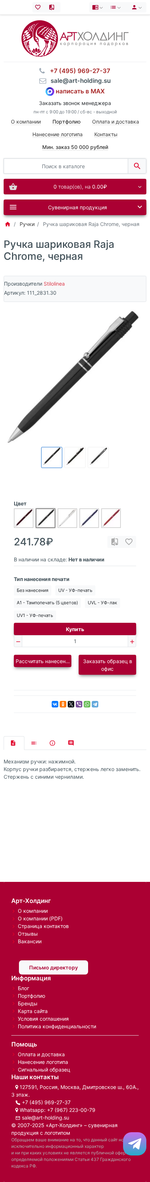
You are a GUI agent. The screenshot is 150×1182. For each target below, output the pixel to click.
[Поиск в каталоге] (137, 166)
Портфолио (31, 996)
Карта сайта (33, 1011)
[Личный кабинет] (135, 7)
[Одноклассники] (63, 704)
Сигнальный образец (44, 1069)
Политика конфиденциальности (57, 1026)
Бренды (28, 1003)
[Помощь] (98, 7)
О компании (26, 121)
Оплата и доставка (115, 121)
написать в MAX (80, 90)
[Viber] (79, 704)
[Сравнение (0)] (53, 7)
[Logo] (75, 38)
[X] (71, 704)
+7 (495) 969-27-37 (46, 1102)
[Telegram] (95, 704)
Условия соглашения (43, 1019)
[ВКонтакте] (55, 704)
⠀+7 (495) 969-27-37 (78, 70)
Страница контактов (43, 926)
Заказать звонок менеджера (75, 103)
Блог (23, 988)
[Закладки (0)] (39, 7)
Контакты (106, 134)
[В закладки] (129, 542)
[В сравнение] (114, 542)
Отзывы (28, 934)
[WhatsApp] (87, 704)
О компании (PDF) (40, 918)
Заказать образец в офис (107, 665)
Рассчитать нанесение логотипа (43, 661)
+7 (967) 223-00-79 (71, 1110)
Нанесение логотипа (57, 134)
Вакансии (30, 941)
